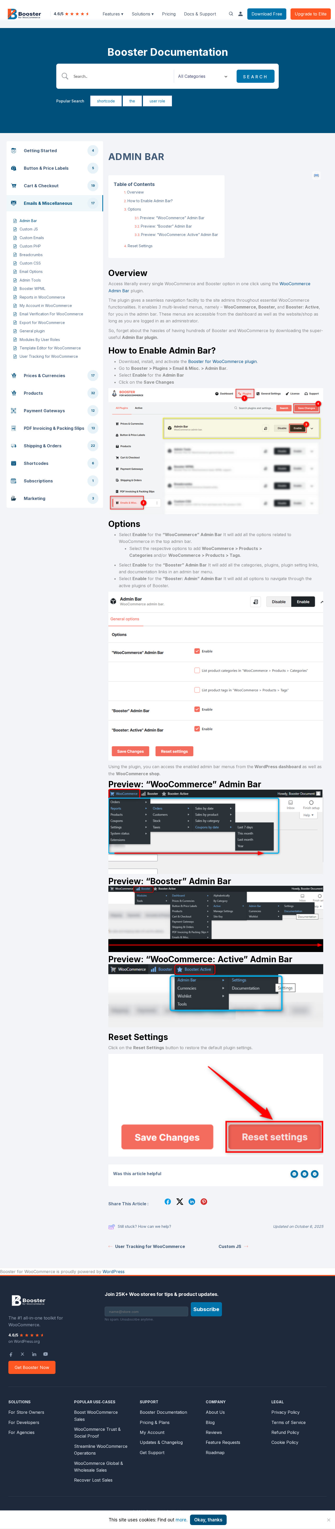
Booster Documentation (163, 1412)
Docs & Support (200, 13)
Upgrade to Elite (311, 13)
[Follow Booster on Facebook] (11, 1354)
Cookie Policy (284, 1442)
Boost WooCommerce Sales (96, 1416)
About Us (215, 1412)
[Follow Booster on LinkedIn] (34, 1354)
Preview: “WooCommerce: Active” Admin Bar (179, 234)
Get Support (152, 1452)
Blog (210, 1422)
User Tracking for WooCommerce (150, 1246)
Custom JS (230, 1246)
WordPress (114, 1271)
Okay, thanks (208, 1519)
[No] (328, 1519)
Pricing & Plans (155, 1422)
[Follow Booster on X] (22, 1354)
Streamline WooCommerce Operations (100, 1450)
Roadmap (215, 1452)
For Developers (23, 1422)
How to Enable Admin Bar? (150, 201)
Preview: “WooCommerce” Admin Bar (172, 218)
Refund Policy (285, 1432)
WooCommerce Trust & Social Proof (97, 1433)
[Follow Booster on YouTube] (45, 1354)
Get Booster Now (32, 1367)
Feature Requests (223, 1442)
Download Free (267, 13)
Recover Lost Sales (93, 1480)
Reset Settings (140, 246)
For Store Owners (26, 1412)
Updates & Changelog (161, 1442)
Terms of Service (288, 1422)
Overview (135, 192)
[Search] (231, 13)
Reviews (214, 1432)
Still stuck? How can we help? (144, 1226)
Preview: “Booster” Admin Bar (166, 226)
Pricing (169, 13)
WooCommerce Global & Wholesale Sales (98, 1467)
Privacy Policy (285, 1412)
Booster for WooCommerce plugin (222, 361)
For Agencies (21, 1432)
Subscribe (206, 1309)
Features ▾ (113, 13)
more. (181, 1519)
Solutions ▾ (143, 13)
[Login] (240, 13)
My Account (152, 1432)
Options (134, 209)
